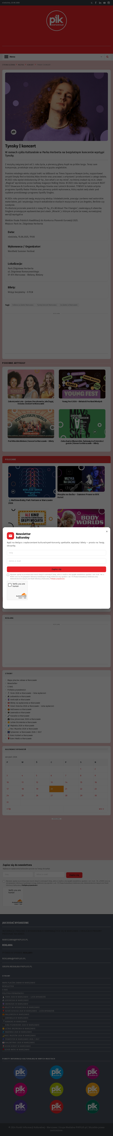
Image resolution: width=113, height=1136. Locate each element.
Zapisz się (56, 569)
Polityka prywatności (57, 579)
